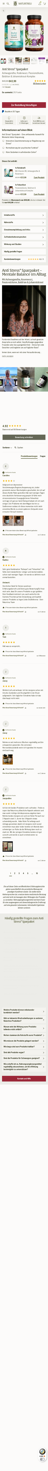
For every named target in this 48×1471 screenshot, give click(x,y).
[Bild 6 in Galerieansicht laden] (41, 60)
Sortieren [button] (6, 447)
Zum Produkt (39, 177)
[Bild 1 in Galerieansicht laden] (3, 60)
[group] (24, 426)
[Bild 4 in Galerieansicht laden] (26, 60)
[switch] (42, 1459)
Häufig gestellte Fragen (13, 251)
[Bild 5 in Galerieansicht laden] (34, 60)
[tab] (29, 457)
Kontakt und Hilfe (24, 1078)
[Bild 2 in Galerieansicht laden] (11, 60)
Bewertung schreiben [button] (24, 437)
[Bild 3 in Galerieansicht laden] (18, 60)
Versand (7, 87)
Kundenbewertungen (24, 259)
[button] (4, 3)
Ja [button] (25, 535)
